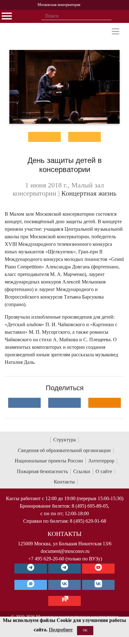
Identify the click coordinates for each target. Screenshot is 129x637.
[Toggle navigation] (115, 31)
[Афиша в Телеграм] (64, 601)
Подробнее (61, 629)
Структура (64, 439)
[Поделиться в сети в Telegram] (64, 403)
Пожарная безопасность (42, 471)
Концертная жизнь (88, 193)
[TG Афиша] (64, 569)
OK (85, 630)
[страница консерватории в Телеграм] (30, 569)
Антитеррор (101, 460)
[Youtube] (98, 569)
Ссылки (81, 471)
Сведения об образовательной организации (64, 450)
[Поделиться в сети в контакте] (24, 403)
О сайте (103, 471)
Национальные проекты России (49, 460)
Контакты (64, 481)
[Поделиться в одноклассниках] (104, 403)
